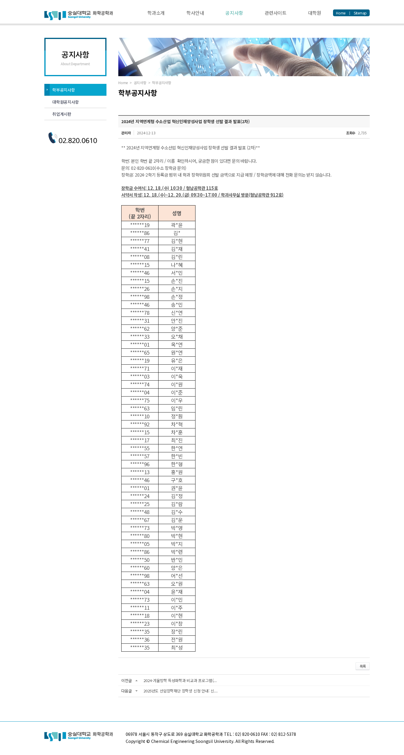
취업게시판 (61, 114)
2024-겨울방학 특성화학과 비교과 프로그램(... (179, 680)
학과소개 (156, 12)
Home (340, 12)
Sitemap (360, 12)
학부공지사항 (63, 90)
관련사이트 (276, 12)
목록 (363, 665)
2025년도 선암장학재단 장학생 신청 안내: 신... (180, 691)
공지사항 (234, 12)
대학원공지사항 (65, 102)
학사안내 (195, 12)
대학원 (314, 12)
